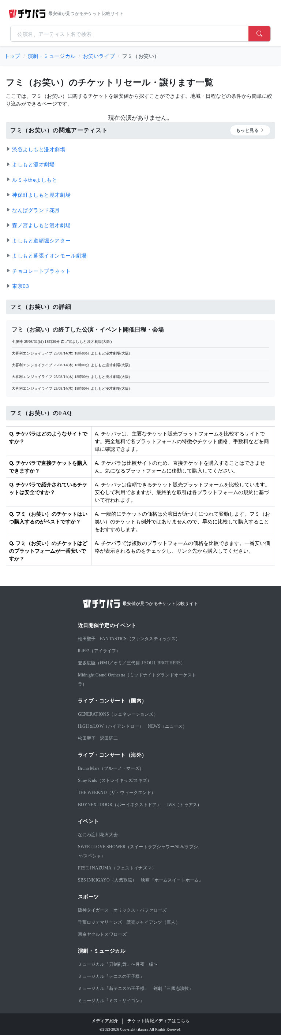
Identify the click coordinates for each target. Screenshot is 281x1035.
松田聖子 (87, 638)
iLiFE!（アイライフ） (99, 650)
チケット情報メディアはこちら (158, 1020)
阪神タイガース (93, 910)
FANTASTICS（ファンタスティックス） (140, 638)
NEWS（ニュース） (167, 726)
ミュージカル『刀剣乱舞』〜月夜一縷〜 (118, 964)
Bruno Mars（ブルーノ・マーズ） (111, 768)
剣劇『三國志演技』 (173, 988)
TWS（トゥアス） (184, 804)
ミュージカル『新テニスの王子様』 (113, 988)
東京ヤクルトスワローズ (102, 934)
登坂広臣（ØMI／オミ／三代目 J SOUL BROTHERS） (132, 662)
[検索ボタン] (259, 33)
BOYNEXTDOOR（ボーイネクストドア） (119, 804)
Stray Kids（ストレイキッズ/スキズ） (114, 780)
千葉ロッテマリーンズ (100, 922)
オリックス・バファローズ (140, 910)
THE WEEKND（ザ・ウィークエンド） (117, 792)
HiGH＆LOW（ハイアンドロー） (111, 726)
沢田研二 (109, 738)
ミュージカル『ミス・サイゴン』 (111, 1000)
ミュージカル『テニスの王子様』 (111, 976)
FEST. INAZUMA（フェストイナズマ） (117, 868)
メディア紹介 (104, 1020)
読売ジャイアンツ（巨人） (153, 922)
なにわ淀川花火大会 (98, 834)
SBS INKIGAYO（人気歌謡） (107, 880)
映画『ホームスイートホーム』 (172, 880)
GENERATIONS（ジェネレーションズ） (118, 714)
